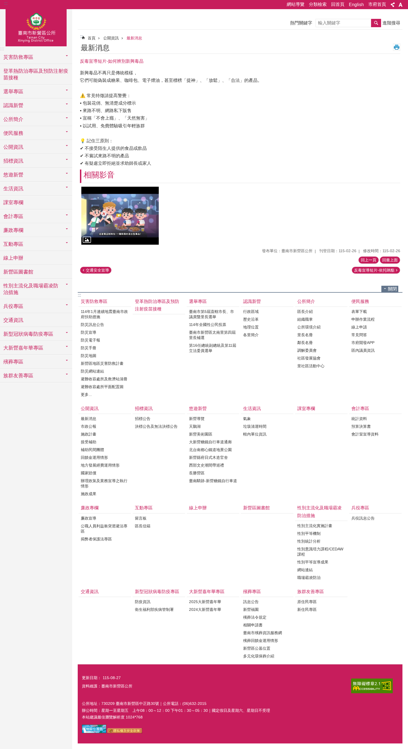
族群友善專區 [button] (18, 375)
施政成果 (88, 494)
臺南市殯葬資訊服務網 (262, 633)
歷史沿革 (251, 319)
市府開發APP (362, 342)
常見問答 (359, 335)
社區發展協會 (309, 358)
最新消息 (134, 38)
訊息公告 (251, 601)
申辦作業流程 (363, 319)
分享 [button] (392, 4)
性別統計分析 (309, 541)
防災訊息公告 (92, 324)
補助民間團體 (92, 449)
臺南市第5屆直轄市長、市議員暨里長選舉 (211, 314)
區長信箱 (142, 526)
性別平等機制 (309, 533)
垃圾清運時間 (254, 426)
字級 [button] (400, 4)
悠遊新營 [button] (13, 175)
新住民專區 (307, 609)
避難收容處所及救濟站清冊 (104, 379)
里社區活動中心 (310, 366)
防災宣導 (88, 332)
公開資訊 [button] (13, 147)
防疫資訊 (142, 601)
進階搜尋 (391, 23)
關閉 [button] (392, 289)
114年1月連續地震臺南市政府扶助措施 (104, 314)
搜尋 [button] (376, 23)
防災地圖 (88, 355)
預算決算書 (361, 426)
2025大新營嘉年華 (205, 601)
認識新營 (252, 301)
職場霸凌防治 (309, 577)
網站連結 (305, 570)
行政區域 (251, 311)
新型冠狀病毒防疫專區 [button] (28, 334)
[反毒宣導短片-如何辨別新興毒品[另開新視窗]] (120, 216)
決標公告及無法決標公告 (156, 426)
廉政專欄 (90, 507)
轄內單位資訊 (254, 434)
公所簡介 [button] (13, 119)
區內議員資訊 (363, 350)
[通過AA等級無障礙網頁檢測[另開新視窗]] (372, 686)
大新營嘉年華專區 (207, 591)
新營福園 (251, 609)
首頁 (91, 38)
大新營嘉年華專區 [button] (23, 348)
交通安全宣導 (97, 270)
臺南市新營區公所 (36, 26)
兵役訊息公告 (363, 518)
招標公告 (142, 418)
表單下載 (359, 311)
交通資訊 (13, 320)
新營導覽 (197, 418)
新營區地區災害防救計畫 (102, 363)
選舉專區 (198, 301)
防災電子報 (90, 340)
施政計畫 (88, 434)
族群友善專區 (310, 591)
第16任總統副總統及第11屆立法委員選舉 (212, 348)
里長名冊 (305, 335)
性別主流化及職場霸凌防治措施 (319, 511)
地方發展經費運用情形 (100, 465)
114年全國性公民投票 (207, 324)
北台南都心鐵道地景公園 (210, 449)
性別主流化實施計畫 (314, 525)
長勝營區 (197, 473)
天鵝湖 (195, 426)
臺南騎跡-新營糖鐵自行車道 (213, 481)
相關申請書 (253, 625)
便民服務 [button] (13, 133)
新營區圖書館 (18, 272)
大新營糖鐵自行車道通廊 (210, 442)
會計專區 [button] (13, 216)
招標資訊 (144, 408)
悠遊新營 (198, 408)
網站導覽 (295, 4)
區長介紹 (305, 311)
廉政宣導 (88, 518)
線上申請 (359, 327)
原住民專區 (307, 601)
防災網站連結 (92, 371)
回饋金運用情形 (94, 457)
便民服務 (360, 301)
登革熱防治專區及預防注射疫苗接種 (35, 74)
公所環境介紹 (309, 327)
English (356, 4)
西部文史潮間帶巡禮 (206, 465)
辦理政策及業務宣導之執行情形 (104, 483)
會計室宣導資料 (365, 434)
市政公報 (88, 426)
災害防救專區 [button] (18, 57)
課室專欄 (13, 202)
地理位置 (251, 327)
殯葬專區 (252, 591)
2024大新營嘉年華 (205, 609)
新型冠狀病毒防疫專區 (157, 591)
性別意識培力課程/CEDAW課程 (320, 551)
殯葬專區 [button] (13, 362)
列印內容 (396, 47)
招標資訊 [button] (13, 161)
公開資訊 (111, 38)
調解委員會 (307, 350)
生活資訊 (252, 408)
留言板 (141, 518)
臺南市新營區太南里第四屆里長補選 (212, 335)
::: (5, 3)
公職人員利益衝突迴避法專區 (104, 528)
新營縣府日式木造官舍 (208, 457)
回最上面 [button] (390, 260)
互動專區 (144, 507)
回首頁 (337, 4)
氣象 (247, 418)
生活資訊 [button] (13, 188)
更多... (86, 394)
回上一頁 (368, 260)
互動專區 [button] (13, 244)
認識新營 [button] (13, 105)
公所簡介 (306, 301)
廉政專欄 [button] (13, 230)
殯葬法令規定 (254, 617)
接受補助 (88, 442)
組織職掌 (305, 319)
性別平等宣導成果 (312, 562)
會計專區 (360, 408)
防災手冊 (88, 348)
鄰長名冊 (305, 342)
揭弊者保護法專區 (96, 539)
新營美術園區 (200, 434)
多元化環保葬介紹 (258, 656)
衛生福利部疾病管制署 (154, 609)
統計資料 (359, 418)
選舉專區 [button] (13, 91)
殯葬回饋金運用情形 (260, 640)
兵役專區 (360, 507)
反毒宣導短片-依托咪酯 (374, 270)
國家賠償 (88, 473)
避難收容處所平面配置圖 (102, 386)
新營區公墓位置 (256, 648)
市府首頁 (377, 4)
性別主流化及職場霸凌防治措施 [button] (30, 289)
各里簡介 (251, 335)
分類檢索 (318, 4)
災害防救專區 (94, 301)
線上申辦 (13, 258)
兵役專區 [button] (13, 306)
